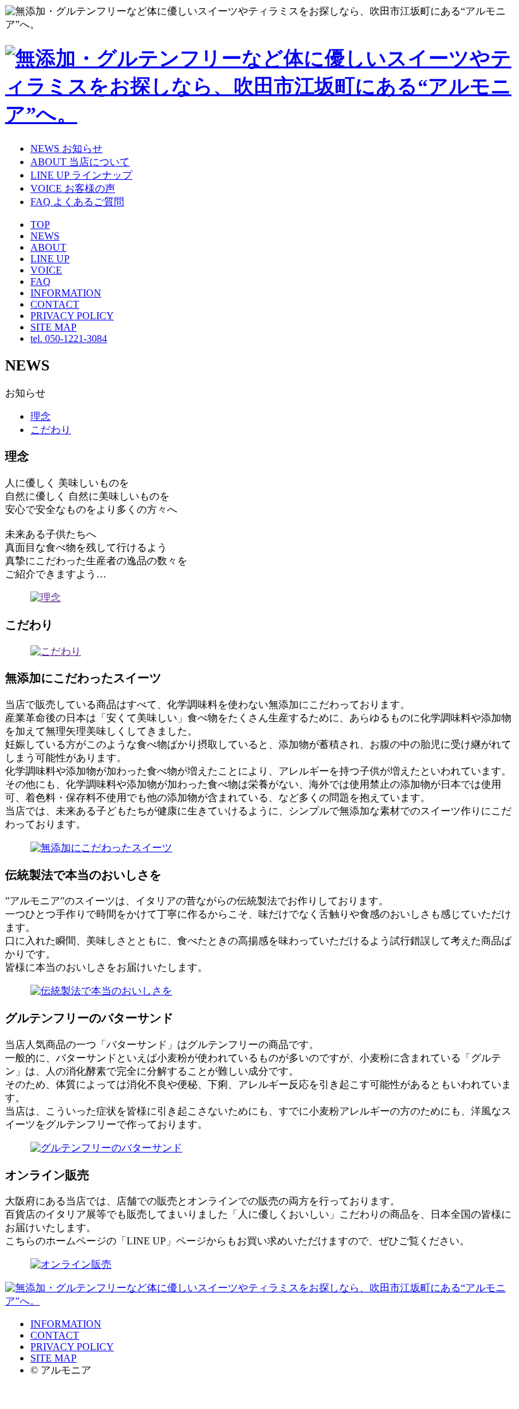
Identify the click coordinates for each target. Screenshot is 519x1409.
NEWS (44, 236)
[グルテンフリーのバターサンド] (106, 1147)
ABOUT (48, 247)
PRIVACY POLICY (72, 315)
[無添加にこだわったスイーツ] (101, 847)
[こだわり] (55, 651)
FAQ (40, 281)
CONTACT (54, 304)
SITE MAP (53, 327)
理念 (40, 416)
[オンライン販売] (70, 1264)
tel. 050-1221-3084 (68, 338)
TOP (40, 224)
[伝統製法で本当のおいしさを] (101, 990)
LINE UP (50, 258)
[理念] (45, 597)
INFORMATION (65, 292)
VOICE (46, 270)
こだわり (50, 429)
